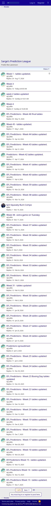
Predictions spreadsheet (18, 345)
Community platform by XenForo (21, 504)
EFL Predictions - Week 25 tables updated (26, 356)
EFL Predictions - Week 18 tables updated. (26, 429)
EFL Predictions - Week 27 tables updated (26, 325)
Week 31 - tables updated (18, 285)
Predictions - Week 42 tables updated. (24, 154)
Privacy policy (20, 501)
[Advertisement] (25, 34)
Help (28, 501)
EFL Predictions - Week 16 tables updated (26, 449)
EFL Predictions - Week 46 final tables (24, 114)
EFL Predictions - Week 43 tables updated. (26, 144)
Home (34, 501)
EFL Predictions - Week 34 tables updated (26, 255)
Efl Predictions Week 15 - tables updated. (26, 459)
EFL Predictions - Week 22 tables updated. (26, 389)
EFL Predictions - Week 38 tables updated (26, 194)
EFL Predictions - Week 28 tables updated (26, 315)
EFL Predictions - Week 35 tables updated (26, 245)
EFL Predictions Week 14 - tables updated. (26, 469)
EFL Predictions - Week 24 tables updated (26, 366)
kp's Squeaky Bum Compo (19, 204)
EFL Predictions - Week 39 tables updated (26, 184)
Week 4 (10, 104)
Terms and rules (7, 501)
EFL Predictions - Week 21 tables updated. (26, 399)
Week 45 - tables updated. (19, 124)
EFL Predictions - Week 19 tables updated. (26, 419)
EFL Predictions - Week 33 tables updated (26, 265)
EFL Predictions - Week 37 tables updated (26, 225)
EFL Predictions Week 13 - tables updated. (26, 480)
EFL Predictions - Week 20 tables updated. (26, 409)
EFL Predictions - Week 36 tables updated (26, 235)
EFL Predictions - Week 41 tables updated (26, 164)
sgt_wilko (9, 76)
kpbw (8, 207)
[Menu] (3, 2)
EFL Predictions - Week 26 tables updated (26, 335)
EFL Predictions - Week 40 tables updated (26, 174)
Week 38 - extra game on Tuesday (23, 214)
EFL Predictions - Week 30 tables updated (26, 295)
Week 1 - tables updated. (18, 73)
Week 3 (10, 83)
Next (26, 490)
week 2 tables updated (17, 94)
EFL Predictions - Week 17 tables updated (26, 439)
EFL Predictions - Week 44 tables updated (26, 134)
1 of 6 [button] (19, 490)
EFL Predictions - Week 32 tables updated (26, 275)
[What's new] (48, 2)
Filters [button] (45, 69)
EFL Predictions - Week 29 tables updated (26, 305)
